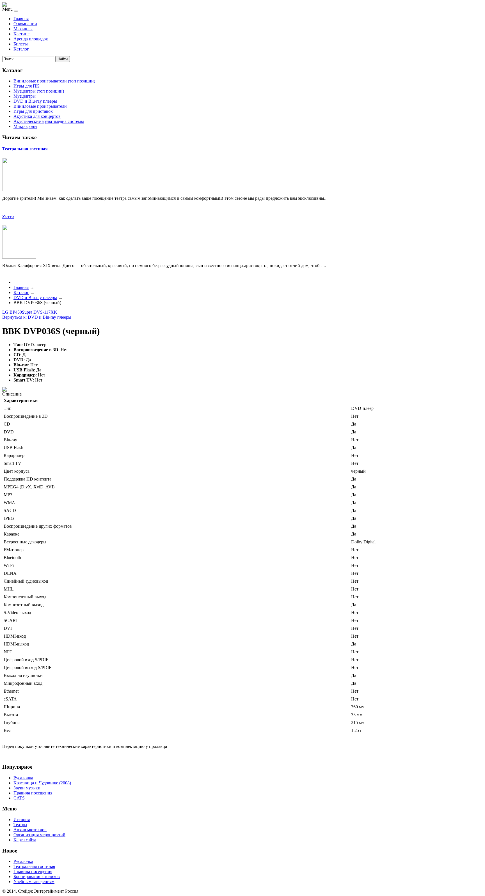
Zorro (8, 216)
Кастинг (21, 33)
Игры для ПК (26, 86)
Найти (63, 59)
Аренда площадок (30, 38)
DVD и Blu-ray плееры (35, 101)
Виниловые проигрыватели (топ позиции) (54, 81)
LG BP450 (12, 312)
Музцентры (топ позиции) (38, 91)
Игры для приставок (33, 111)
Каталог (21, 49)
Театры (20, 824)
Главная (21, 18)
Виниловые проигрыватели (40, 106)
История (21, 819)
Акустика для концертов (37, 116)
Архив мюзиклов (30, 829)
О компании (25, 23)
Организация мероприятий (39, 834)
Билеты (20, 44)
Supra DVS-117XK (39, 312)
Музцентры (24, 96)
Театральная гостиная (25, 148)
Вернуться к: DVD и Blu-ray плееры (36, 317)
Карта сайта (24, 839)
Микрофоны (25, 126)
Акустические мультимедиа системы (48, 121)
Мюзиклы (23, 28)
